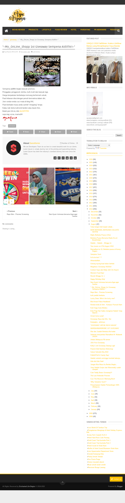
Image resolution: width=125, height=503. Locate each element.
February (94, 406)
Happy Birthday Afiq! (97, 279)
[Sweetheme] (55, 157)
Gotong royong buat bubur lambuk (102, 264)
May (92, 397)
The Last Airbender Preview (100, 376)
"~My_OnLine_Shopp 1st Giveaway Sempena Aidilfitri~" (103, 288)
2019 (91, 181)
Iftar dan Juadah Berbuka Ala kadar (102, 331)
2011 (91, 206)
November (95, 215)
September (95, 221)
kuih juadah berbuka (97, 295)
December (95, 212)
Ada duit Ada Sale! (97, 361)
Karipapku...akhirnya (97, 322)
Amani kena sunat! (97, 316)
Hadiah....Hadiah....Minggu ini (100, 243)
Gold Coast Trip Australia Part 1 (99, 440)
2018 (91, 184)
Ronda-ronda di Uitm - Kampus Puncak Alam (106, 305)
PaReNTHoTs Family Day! (99, 355)
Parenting (85, 30)
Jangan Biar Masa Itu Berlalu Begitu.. (103, 364)
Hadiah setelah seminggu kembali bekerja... (105, 358)
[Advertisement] (42, 301)
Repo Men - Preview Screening (101, 292)
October (94, 218)
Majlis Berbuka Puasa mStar (100, 235)
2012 (91, 203)
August (93, 224)
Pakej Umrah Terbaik (95, 457)
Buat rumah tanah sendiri (97, 465)
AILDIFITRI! (24, 111)
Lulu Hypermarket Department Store (100, 451)
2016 (91, 190)
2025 (91, 162)
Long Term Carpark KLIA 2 (97, 435)
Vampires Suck (95, 254)
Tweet (11, 132)
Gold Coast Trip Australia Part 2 (99, 443)
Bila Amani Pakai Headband (100, 302)
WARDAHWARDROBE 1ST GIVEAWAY (104, 328)
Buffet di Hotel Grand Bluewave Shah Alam (103, 448)
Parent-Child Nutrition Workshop (101, 349)
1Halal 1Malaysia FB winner (100, 340)
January (94, 409)
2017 (91, 187)
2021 (91, 175)
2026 (91, 159)
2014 (91, 197)
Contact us (117, 479)
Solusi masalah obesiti (96, 462)
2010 (91, 209)
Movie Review (18, 30)
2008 (91, 416)
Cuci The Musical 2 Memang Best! (102, 379)
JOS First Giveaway (97, 343)
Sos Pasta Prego (94, 459)
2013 (91, 200)
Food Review (61, 30)
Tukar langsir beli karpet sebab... (102, 227)
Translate (103, 148)
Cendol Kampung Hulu (96, 454)
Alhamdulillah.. (95, 260)
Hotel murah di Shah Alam (97, 446)
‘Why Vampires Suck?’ (98, 382)
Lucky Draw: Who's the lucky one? (102, 298)
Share (27, 132)
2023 (91, 169)
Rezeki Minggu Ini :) (97, 276)
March (93, 403)
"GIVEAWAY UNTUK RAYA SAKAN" (103, 325)
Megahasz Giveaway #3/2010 (100, 267)
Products (33, 30)
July (92, 391)
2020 (91, 178)
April (93, 400)
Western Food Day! (97, 273)
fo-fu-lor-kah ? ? (96, 257)
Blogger (120, 486)
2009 (91, 413)
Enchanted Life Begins (27, 486)
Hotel (74, 30)
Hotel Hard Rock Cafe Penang (98, 438)
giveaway (13, 40)
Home (6, 40)
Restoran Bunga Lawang (96, 467)
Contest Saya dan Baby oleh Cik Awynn (104, 270)
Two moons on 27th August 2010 (102, 246)
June (93, 394)
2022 (91, 172)
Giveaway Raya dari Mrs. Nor (100, 319)
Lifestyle (46, 30)
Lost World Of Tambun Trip (97, 427)
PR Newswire (100, 30)
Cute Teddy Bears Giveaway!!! (101, 372)
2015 (91, 193)
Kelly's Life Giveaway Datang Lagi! (102, 346)
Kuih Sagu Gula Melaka (98, 308)
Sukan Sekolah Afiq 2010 (99, 352)
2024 (91, 165)
